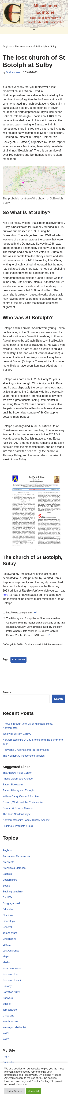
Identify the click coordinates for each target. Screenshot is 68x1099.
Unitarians (8, 1015)
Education (8, 909)
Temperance (10, 1009)
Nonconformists (12, 968)
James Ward (10, 932)
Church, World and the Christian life (23, 802)
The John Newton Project (17, 814)
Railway (7, 986)
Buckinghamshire (12, 891)
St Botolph (18, 660)
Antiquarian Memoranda (16, 856)
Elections (8, 915)
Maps (6, 956)
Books (6, 885)
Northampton (10, 974)
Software (8, 997)
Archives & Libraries (14, 867)
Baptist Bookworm (13, 784)
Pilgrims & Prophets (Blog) (18, 825)
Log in (6, 1056)
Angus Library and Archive (18, 778)
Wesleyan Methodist (14, 1027)
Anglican (7, 46)
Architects (8, 861)
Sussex (7, 1003)
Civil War (8, 897)
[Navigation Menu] (34, 30)
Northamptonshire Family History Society (26, 819)
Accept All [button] (33, 1091)
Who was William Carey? (17, 733)
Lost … (7, 944)
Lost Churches (11, 950)
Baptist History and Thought (18, 790)
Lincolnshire (9, 938)
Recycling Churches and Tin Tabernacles (26, 749)
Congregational (11, 903)
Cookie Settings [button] (14, 1091)
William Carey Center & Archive (21, 796)
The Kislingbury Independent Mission (23, 755)
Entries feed (9, 1062)
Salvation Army (11, 991)
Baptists (7, 873)
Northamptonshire (13, 980)
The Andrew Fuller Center (17, 772)
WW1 (6, 1033)
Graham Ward (13, 72)
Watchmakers (10, 1021)
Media (6, 962)
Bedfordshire (10, 879)
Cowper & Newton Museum (18, 808)
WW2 (6, 1039)
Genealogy (9, 921)
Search (7, 692)
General (7, 926)
